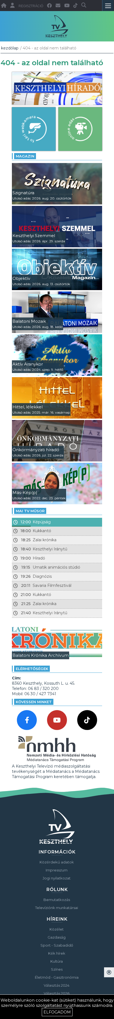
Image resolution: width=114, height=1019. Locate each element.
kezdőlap (10, 48)
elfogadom (57, 1012)
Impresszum (57, 870)
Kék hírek (56, 953)
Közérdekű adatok (57, 862)
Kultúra (56, 961)
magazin (25, 156)
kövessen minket (34, 702)
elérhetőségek (32, 668)
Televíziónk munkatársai (56, 907)
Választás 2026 (56, 993)
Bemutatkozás (56, 899)
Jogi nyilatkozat (57, 878)
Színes (57, 969)
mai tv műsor (30, 511)
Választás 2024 (56, 985)
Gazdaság (57, 937)
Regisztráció (31, 6)
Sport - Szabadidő (56, 945)
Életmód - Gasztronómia (57, 977)
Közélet (57, 929)
